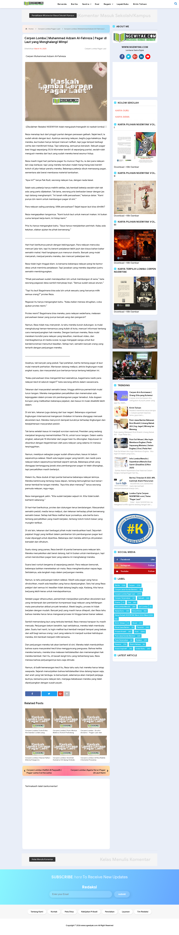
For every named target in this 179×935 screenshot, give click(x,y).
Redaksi (139, 640)
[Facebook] (122, 56)
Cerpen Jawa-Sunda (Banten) (126, 589)
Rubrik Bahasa (135, 644)
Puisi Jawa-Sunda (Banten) (125, 636)
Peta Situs (69, 912)
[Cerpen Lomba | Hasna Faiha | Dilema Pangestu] (38, 745)
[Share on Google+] (60, 693)
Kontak (54, 912)
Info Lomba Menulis (122, 607)
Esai (129, 602)
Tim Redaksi (142, 912)
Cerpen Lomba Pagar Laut (95, 48)
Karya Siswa (137, 611)
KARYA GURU (122, 110)
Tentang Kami (37, 912)
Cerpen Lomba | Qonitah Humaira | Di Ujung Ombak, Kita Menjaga (64, 760)
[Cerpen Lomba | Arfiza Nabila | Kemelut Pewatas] (94, 745)
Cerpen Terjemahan (122, 598)
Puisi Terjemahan (121, 640)
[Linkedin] (141, 56)
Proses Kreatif (120, 631)
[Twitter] (128, 56)
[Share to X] (49, 693)
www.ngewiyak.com (89, 925)
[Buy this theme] (135, 528)
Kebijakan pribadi (89, 912)
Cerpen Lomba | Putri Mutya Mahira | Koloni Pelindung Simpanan (65, 732)
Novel (135, 623)
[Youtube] (147, 56)
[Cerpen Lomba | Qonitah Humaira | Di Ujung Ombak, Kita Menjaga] (66, 745)
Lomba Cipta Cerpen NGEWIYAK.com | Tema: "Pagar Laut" (140, 496)
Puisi (136, 631)
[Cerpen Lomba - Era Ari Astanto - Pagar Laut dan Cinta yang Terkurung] (94, 718)
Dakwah (141, 598)
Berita (117, 585)
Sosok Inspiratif (121, 649)
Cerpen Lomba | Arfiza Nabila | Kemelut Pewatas (93, 759)
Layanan (126, 912)
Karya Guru (119, 611)
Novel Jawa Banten (122, 627)
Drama (117, 602)
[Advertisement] (135, 79)
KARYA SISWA (122, 116)
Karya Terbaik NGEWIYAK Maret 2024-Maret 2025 (134, 615)
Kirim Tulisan (135, 408)
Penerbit (140, 627)
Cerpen (132, 585)
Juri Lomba (143, 607)
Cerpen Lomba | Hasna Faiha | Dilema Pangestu (37, 759)
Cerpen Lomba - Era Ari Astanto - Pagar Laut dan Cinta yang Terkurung (91, 732)
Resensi (118, 644)
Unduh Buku (140, 649)
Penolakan (109, 912)
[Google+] (134, 56)
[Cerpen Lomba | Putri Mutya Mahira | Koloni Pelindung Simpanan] (66, 718)
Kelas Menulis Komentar (42, 859)
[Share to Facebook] (33, 693)
